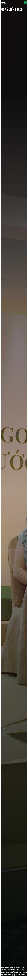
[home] (4, 2)
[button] (25, 2)
